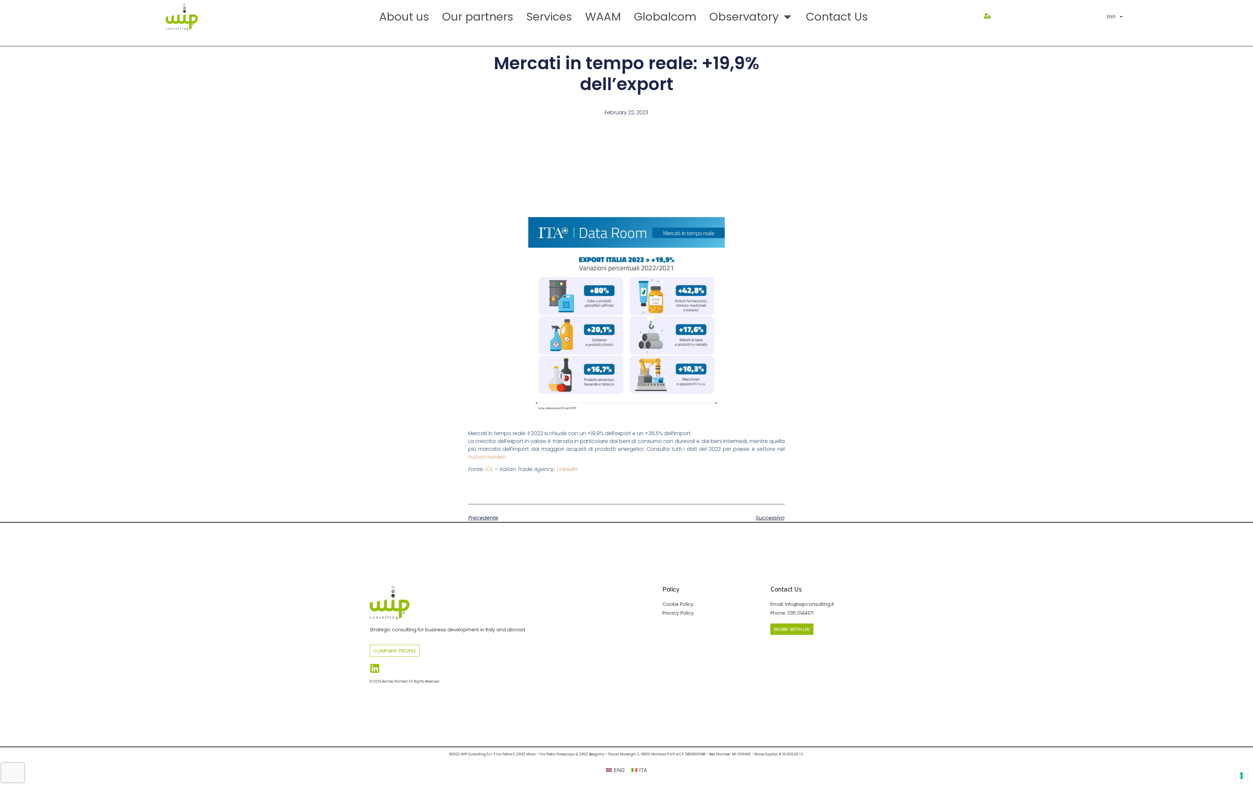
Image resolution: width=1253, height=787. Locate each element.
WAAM (603, 16)
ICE (489, 469)
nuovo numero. (487, 457)
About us (404, 16)
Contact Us (837, 16)
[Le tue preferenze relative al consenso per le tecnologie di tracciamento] (1241, 775)
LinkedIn (567, 469)
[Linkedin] (375, 668)
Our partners (477, 16)
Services (549, 16)
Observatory (744, 16)
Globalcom (665, 16)
